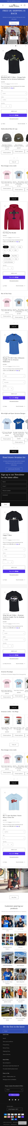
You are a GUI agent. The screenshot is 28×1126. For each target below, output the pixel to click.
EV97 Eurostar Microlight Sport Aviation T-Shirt (7, 433)
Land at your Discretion (14, 469)
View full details (21, 123)
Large (19, 247)
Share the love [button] (7, 663)
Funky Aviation (9, 1122)
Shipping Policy (6, 1051)
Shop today (14, 23)
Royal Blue (14, 255)
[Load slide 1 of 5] (10, 46)
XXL (10, 250)
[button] (2, 5)
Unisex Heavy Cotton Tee (19, 690)
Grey (16, 259)
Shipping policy (14, 1124)
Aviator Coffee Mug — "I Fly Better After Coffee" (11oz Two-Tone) (18, 728)
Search (4, 1038)
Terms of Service (6, 1054)
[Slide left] (10, 157)
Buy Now (14, 897)
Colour (2, 97)
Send (5, 504)
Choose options (7, 152)
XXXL (16, 250)
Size (2, 90)
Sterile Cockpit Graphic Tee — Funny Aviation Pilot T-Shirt (7, 182)
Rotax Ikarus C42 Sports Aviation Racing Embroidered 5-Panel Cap (6, 146)
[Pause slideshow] (26, 45)
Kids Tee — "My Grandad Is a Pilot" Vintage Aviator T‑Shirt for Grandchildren (19, 183)
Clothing (18, 34)
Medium (13, 247)
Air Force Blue (7, 259)
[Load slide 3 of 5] (14, 46)
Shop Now (14, 37)
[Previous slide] (8, 45)
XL (5, 250)
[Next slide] (19, 45)
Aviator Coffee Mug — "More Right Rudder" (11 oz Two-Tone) (7, 728)
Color (4, 829)
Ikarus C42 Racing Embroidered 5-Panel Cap (19, 145)
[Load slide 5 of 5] (17, 46)
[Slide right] (17, 157)
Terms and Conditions (8, 1041)
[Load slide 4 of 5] (16, 46)
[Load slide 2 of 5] (12, 46)
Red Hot (6, 255)
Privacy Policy (6, 1044)
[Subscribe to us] (23, 1031)
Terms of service (6, 1124)
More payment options (14, 118)
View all (14, 162)
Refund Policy (6, 1048)
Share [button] (4, 123)
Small (5, 247)
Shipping (8, 83)
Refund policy (15, 1122)
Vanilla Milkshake (8, 262)
